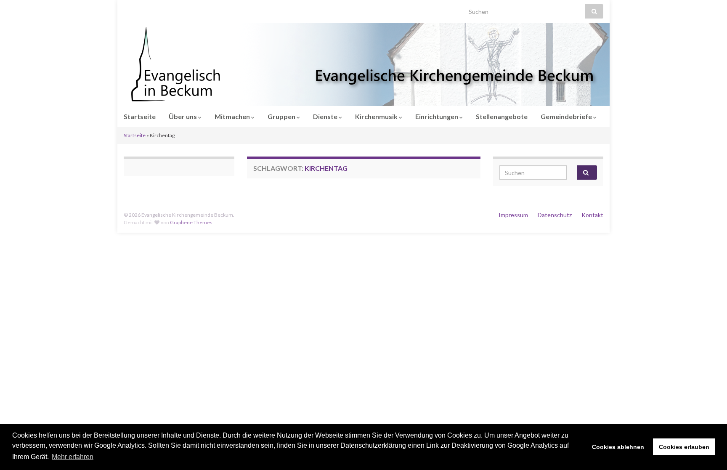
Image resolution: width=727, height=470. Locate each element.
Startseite (140, 116)
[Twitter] (153, 9)
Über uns (183, 116)
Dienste (326, 116)
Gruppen (282, 116)
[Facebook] (140, 9)
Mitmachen (233, 116)
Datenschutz (555, 214)
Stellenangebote (502, 116)
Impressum (513, 214)
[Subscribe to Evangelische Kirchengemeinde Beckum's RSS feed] (128, 9)
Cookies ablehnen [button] (618, 446)
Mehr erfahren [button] (72, 456)
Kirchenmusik (377, 116)
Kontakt (592, 214)
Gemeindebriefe (567, 116)
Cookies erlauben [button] (684, 446)
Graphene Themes (191, 222)
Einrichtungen (437, 116)
